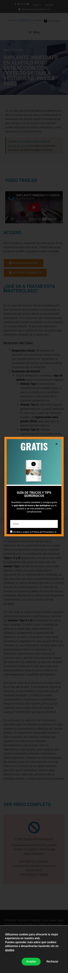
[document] (34, 486)
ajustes (9, 950)
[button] (56, 444)
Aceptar (31, 961)
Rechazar (52, 961)
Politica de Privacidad (42, 532)
